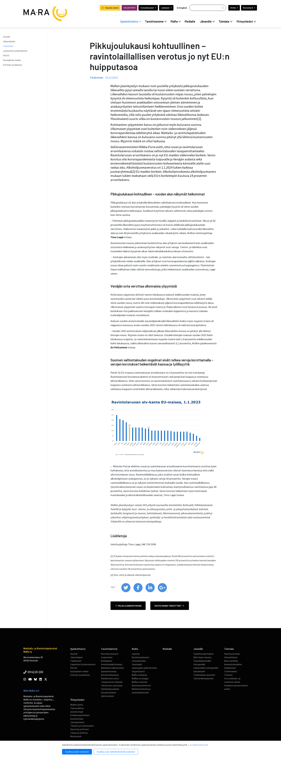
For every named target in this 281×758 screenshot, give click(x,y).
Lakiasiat (165, 7)
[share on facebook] (138, 591)
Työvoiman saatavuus (111, 685)
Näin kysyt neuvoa (202, 657)
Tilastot (228, 674)
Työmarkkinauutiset (203, 678)
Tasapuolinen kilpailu (111, 681)
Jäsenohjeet (9, 41)
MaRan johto (76, 704)
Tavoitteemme (154, 21)
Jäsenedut (137, 664)
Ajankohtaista (129, 21)
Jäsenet (136, 653)
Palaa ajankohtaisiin (129, 605)
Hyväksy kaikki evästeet (77, 751)
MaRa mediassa (139, 674)
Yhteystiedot (244, 21)
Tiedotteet (8, 46)
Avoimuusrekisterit (141, 685)
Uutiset (6, 36)
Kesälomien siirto (110, 678)
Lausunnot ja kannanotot (15, 50)
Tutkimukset (230, 671)
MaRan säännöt (139, 681)
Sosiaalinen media (12, 60)
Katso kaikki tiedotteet (168, 605)
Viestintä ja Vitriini (79, 729)
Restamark (248, 7)
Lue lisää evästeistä (198, 744)
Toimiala (224, 21)
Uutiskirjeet (199, 671)
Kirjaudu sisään (112, 7)
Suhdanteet (230, 667)
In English (182, 7)
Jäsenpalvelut (77, 722)
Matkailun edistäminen (112, 667)
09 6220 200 (35, 672)
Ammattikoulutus (110, 674)
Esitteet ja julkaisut (12, 64)
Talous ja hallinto (79, 732)
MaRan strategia (140, 678)
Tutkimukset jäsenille (204, 674)
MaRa (174, 21)
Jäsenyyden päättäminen (144, 667)
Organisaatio (138, 671)
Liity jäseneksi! (129, 7)
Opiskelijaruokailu (110, 688)
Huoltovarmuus (232, 653)
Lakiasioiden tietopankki (205, 667)
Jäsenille (206, 21)
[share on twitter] (126, 591)
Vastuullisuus (230, 657)
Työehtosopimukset (203, 653)
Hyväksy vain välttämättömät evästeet (116, 751)
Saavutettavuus (108, 671)
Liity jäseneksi (139, 660)
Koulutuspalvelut (140, 657)
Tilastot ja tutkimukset (82, 725)
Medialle (190, 21)
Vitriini (233, 7)
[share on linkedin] (150, 591)
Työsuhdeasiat (147, 7)
